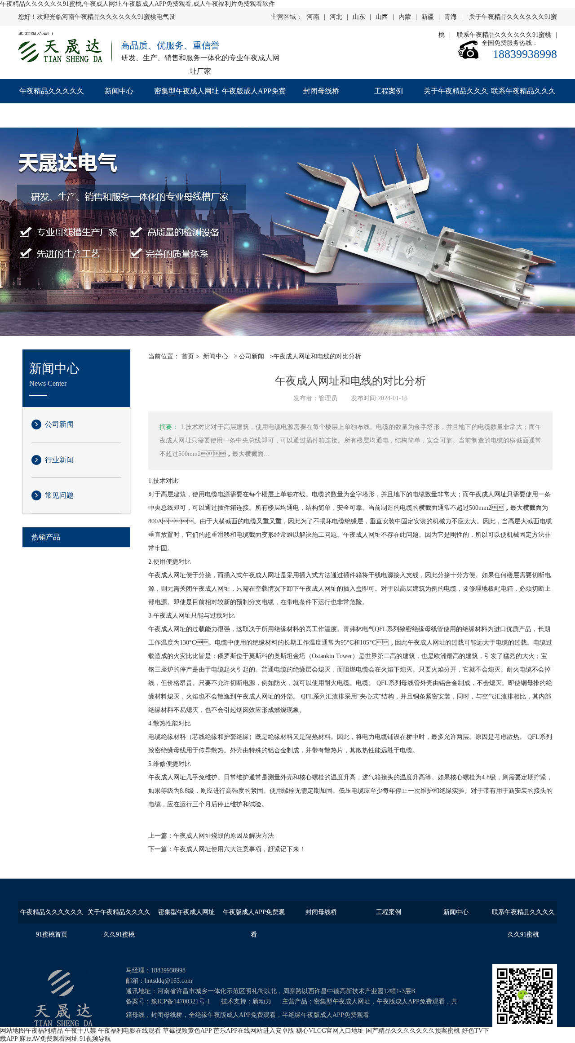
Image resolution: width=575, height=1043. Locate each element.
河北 (336, 16)
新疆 (427, 16)
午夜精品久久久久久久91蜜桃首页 (51, 103)
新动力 (261, 1001)
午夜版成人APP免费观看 (254, 103)
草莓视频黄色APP (187, 1030)
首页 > (190, 356)
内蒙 (404, 16)
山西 (382, 16)
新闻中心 (119, 91)
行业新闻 (59, 460)
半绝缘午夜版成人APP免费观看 (325, 1015)
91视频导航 (95, 1038)
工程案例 (388, 91)
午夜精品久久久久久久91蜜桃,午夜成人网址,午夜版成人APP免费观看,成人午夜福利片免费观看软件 (137, 3)
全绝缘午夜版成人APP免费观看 (232, 1015)
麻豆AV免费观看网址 (48, 1038)
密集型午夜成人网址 (186, 91)
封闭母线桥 (321, 91)
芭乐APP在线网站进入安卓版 (253, 1030)
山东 (359, 16)
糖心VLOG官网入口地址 (330, 1030)
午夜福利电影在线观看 (129, 1030)
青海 (450, 16)
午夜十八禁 (80, 1030)
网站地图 (12, 1030)
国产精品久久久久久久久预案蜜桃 (413, 1030)
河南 (313, 16)
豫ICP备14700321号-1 (180, 1001)
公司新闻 (59, 424)
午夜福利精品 (44, 1030)
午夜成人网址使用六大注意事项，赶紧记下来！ (239, 849)
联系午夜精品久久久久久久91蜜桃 (523, 103)
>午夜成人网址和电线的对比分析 (314, 356)
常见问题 (59, 495)
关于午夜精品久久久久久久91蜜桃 (456, 103)
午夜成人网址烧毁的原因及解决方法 (223, 835)
